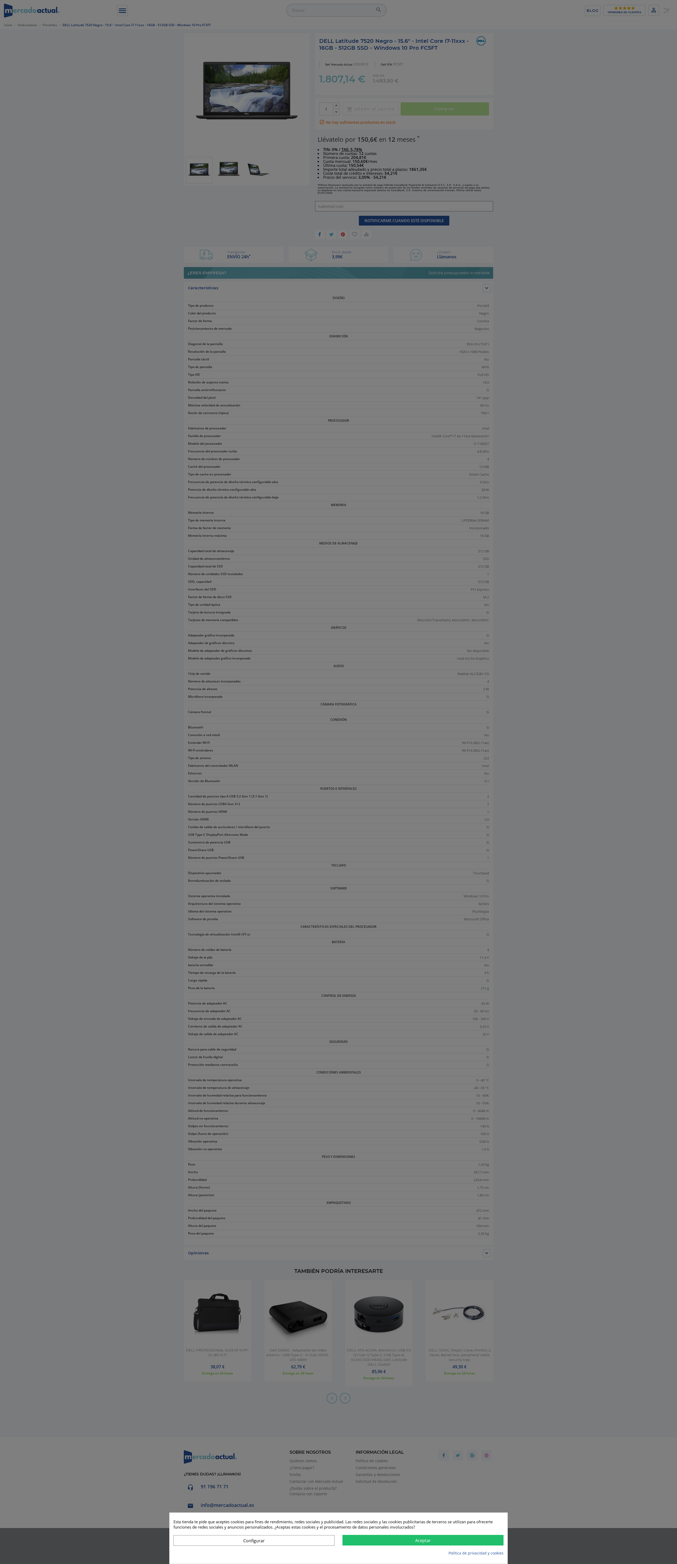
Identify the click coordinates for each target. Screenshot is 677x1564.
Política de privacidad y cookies (476, 1553)
